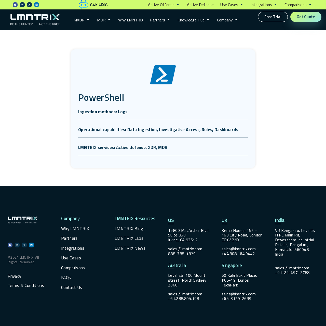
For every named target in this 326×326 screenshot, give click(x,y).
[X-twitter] (29, 4)
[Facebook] (15, 4)
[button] (164, 4)
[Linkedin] (36, 4)
